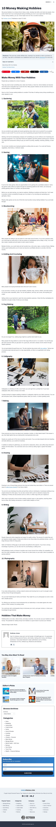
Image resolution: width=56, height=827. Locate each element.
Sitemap (45, 811)
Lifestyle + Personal (11, 737)
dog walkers (43, 348)
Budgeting (8, 723)
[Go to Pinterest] (27, 796)
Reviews (8, 745)
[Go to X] (29, 796)
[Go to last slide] (4, 668)
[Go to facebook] (23, 796)
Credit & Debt (9, 727)
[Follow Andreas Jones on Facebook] (11, 645)
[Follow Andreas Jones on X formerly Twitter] (14, 645)
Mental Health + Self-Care (12, 743)
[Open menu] (53, 2)
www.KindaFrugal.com (29, 824)
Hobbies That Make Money (8, 67)
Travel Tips (8, 749)
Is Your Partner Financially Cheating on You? (42, 691)
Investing (8, 733)
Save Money (9, 747)
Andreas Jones (15, 633)
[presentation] (35, 666)
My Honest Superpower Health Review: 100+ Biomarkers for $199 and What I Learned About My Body (43, 699)
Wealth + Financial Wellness (13, 751)
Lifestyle (8, 735)
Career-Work (9, 725)
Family (7, 729)
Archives (5, 711)
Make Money (9, 739)
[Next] (52, 668)
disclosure (42, 57)
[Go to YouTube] (31, 796)
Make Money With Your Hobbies (9, 65)
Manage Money (9, 741)
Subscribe (28, 773)
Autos (7, 721)
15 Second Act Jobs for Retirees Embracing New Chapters (34, 676)
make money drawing (11, 487)
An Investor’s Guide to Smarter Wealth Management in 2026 (17, 699)
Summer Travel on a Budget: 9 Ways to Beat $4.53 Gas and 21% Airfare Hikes (18, 691)
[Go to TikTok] (33, 796)
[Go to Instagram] (25, 796)
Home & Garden (10, 731)
